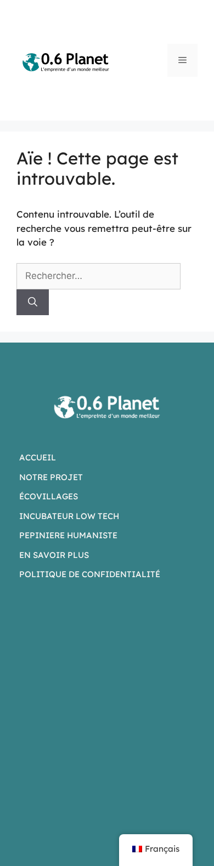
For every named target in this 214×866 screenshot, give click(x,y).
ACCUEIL (37, 457)
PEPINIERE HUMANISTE (68, 535)
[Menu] (182, 60)
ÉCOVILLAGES (48, 496)
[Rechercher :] (98, 275)
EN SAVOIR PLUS (54, 555)
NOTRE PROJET (51, 477)
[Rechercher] (32, 302)
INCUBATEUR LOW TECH (69, 516)
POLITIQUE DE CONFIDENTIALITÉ (89, 574)
